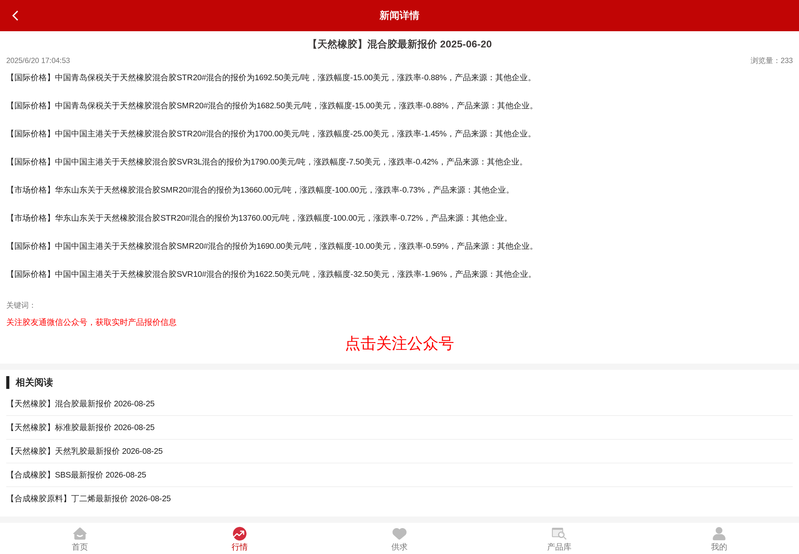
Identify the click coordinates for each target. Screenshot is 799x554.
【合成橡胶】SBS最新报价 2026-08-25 (76, 474)
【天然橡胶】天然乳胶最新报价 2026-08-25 (84, 451)
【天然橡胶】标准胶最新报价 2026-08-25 (80, 427)
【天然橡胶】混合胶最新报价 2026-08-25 (80, 403)
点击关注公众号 (399, 343)
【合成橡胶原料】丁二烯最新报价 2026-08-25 (88, 498)
